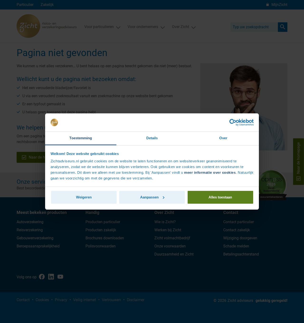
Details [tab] (152, 138)
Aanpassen (149, 197)
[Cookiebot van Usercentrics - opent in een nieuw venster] (233, 122)
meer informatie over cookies (210, 172)
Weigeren (84, 197)
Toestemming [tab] (80, 138)
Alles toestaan (220, 197)
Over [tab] (223, 138)
